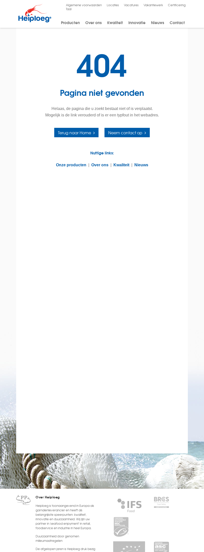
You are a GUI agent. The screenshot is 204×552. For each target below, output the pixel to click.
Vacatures (131, 5)
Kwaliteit (115, 22)
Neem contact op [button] (125, 133)
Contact (177, 22)
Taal (68, 9)
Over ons (93, 22)
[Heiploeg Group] (34, 21)
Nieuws (157, 22)
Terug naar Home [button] (74, 133)
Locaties (113, 5)
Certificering (177, 5)
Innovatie (137, 22)
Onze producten (71, 165)
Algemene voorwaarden (84, 5)
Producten (70, 22)
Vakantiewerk (153, 5)
